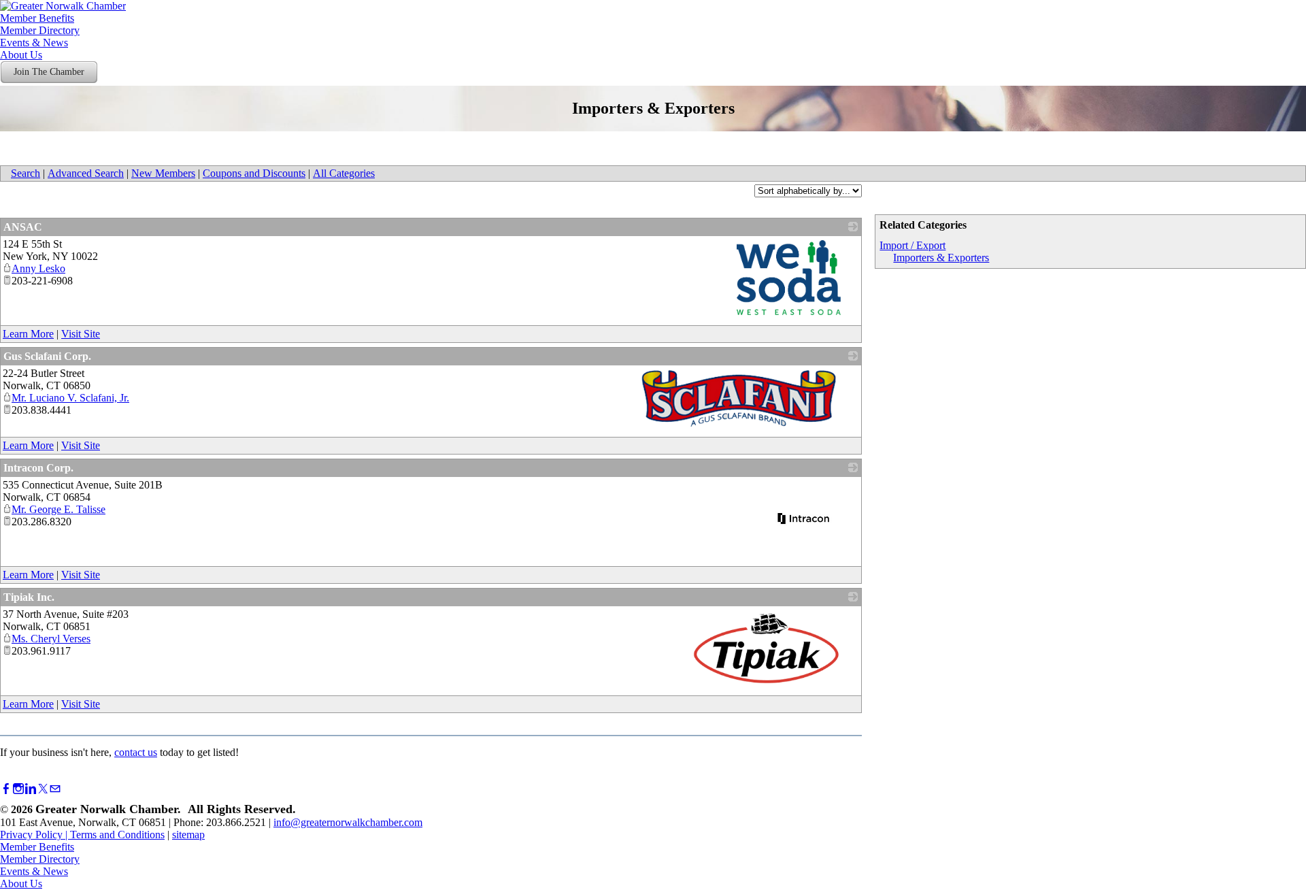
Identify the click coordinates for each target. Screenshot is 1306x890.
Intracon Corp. (38, 468)
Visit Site (80, 334)
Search (25, 173)
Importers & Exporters (941, 257)
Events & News (34, 42)
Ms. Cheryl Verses (51, 638)
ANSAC (22, 227)
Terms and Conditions (117, 834)
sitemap (188, 834)
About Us (21, 55)
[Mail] (55, 789)
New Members (163, 173)
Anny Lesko (38, 268)
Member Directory (40, 30)
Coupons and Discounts (254, 173)
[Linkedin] (30, 789)
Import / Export (912, 245)
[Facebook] (6, 789)
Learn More (28, 334)
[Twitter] (42, 789)
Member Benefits (37, 18)
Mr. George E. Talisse (58, 509)
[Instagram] (18, 789)
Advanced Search (86, 173)
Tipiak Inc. (28, 597)
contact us (135, 752)
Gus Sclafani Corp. (47, 356)
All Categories (344, 173)
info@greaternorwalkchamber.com (347, 822)
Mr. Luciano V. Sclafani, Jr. (70, 397)
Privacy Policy (31, 834)
